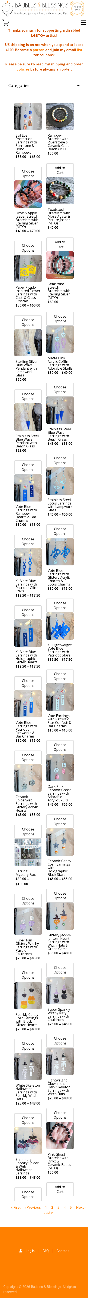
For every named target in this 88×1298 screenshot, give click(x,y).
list (79, 49)
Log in (30, 1251)
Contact (63, 1251)
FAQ (46, 1251)
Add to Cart (60, 170)
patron (38, 49)
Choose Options (28, 173)
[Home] (43, 8)
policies (22, 69)
